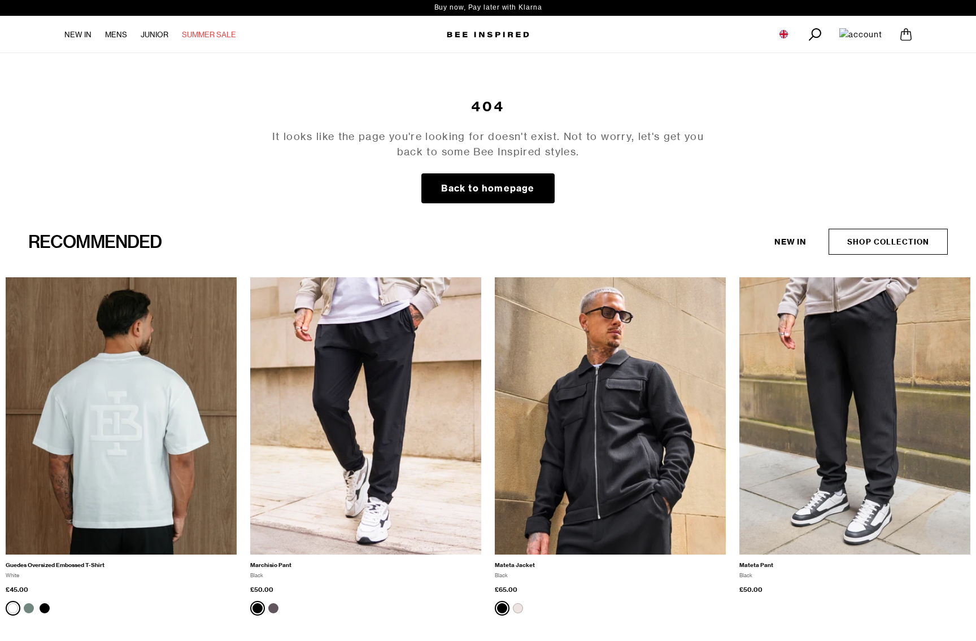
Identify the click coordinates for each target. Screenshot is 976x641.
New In (77, 34)
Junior (154, 34)
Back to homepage (487, 188)
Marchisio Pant (270, 565)
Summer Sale (209, 34)
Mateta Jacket (515, 565)
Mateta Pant (756, 565)
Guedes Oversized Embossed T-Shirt (55, 565)
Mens (116, 34)
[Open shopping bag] (906, 34)
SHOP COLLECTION (888, 241)
